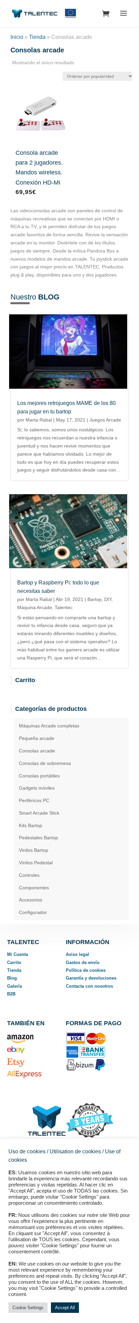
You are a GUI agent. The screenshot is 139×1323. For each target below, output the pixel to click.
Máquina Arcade (34, 607)
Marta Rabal (39, 420)
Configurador (33, 912)
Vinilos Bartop (33, 850)
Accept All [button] (65, 1307)
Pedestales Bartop (38, 837)
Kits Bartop (30, 825)
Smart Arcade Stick (39, 813)
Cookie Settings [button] (28, 1307)
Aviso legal (77, 954)
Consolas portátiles (39, 775)
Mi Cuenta (17, 954)
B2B (11, 993)
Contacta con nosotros (89, 986)
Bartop (94, 599)
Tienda (37, 37)
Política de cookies (86, 970)
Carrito (14, 962)
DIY (107, 599)
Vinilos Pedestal (36, 862)
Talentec (64, 607)
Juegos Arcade (105, 420)
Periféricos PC (34, 800)
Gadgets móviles (37, 788)
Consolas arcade (37, 750)
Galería (14, 986)
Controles (29, 875)
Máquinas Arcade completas (49, 725)
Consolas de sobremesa (45, 763)
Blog (12, 978)
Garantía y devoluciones (91, 978)
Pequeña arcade (36, 738)
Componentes (34, 887)
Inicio (16, 37)
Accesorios (30, 900)
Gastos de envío (83, 962)
